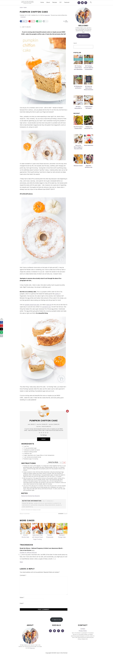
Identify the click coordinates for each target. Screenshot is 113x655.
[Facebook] (78, 2)
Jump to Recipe (26, 27)
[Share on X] (1, 329)
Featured (66, 2)
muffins (57, 293)
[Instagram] (62, 630)
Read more (32, 648)
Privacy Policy (83, 630)
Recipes (54, 2)
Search (75, 43)
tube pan (49, 304)
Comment (23, 575)
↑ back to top (56, 619)
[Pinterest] (85, 2)
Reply (21, 562)
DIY (61, 2)
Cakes (25, 7)
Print (44, 439)
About (48, 2)
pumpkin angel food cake (32, 304)
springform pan (46, 306)
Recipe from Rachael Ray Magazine (30, 495)
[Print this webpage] (1, 335)
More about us (83, 35)
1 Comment (23, 16)
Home (42, 2)
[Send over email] (1, 332)
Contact (82, 628)
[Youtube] (82, 2)
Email (22, 603)
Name (22, 597)
